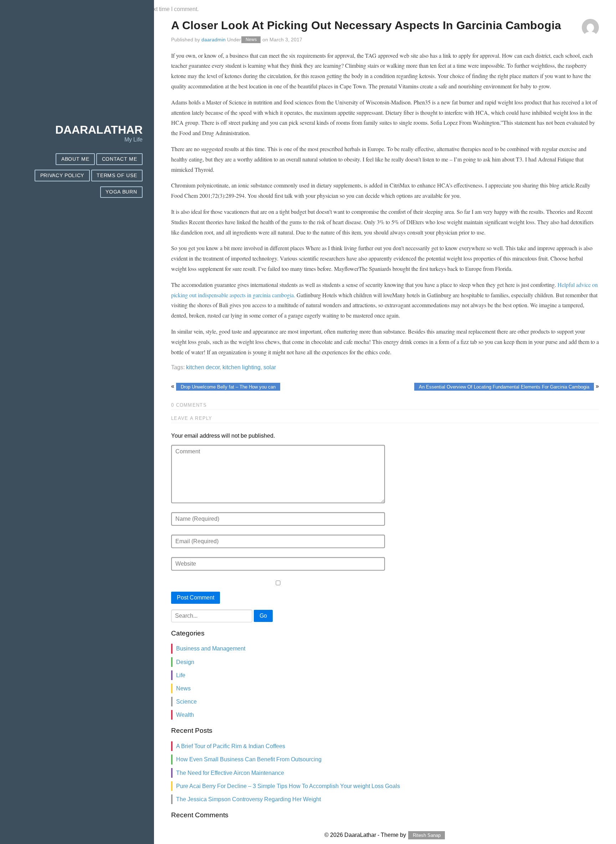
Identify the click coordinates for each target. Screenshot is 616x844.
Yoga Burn (121, 192)
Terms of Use (117, 175)
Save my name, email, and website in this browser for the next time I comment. (100, 9)
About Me (75, 159)
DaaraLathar (99, 129)
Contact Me (119, 159)
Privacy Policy (62, 175)
